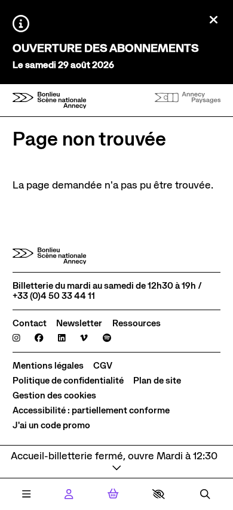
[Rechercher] (205, 494)
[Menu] (26, 494)
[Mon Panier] (113, 494)
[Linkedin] (62, 338)
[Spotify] (107, 338)
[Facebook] (39, 338)
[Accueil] (50, 100)
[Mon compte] (69, 494)
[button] (158, 494)
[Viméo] (84, 338)
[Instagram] (16, 338)
